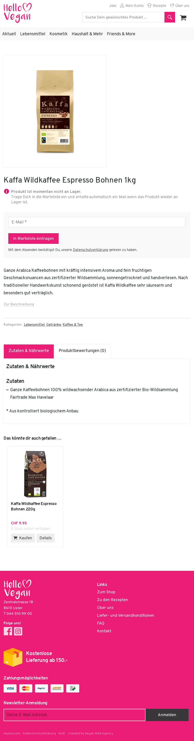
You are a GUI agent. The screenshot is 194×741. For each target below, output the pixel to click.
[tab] (29, 351)
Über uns (182, 6)
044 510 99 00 (19, 614)
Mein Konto (135, 6)
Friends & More (121, 34)
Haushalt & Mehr (87, 34)
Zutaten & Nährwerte (29, 351)
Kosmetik (58, 34)
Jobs (112, 6)
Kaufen (25, 538)
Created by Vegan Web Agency (90, 733)
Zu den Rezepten (112, 600)
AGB (61, 733)
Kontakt (104, 631)
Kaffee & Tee (73, 325)
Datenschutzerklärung (90, 250)
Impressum (12, 733)
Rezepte (159, 6)
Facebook (8, 631)
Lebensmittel (32, 34)
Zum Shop (106, 592)
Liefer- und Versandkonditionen (125, 616)
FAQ (100, 623)
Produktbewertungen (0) (82, 351)
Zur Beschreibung (19, 304)
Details (46, 538)
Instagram (18, 631)
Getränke (53, 325)
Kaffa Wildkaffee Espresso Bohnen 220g (35, 474)
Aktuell (9, 34)
